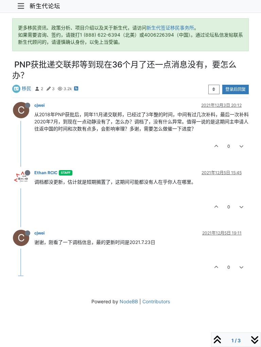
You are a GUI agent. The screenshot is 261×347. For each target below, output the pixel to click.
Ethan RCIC (45, 172)
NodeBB (129, 301)
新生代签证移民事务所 (170, 27)
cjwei (39, 105)
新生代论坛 (45, 5)
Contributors (156, 301)
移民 (26, 88)
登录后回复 (235, 89)
